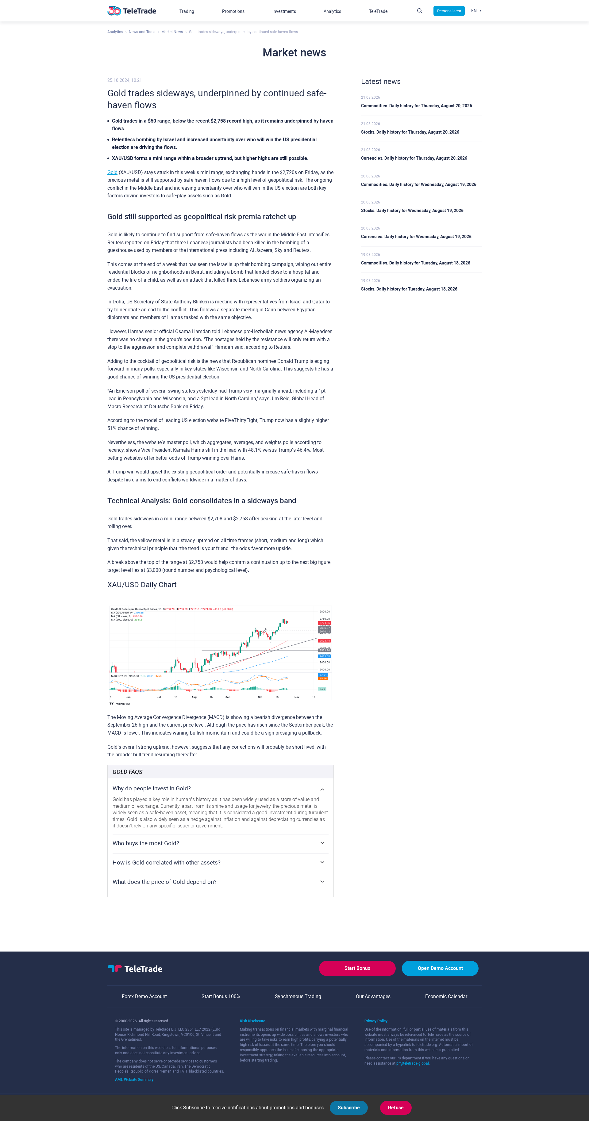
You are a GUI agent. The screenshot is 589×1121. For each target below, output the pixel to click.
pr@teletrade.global (412, 1063)
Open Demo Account (440, 968)
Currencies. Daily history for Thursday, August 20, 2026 (414, 158)
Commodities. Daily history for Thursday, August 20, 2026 (416, 105)
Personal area (449, 11)
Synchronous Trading (298, 996)
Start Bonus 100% (221, 996)
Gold (112, 172)
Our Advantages (373, 996)
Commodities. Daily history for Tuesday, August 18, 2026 (415, 262)
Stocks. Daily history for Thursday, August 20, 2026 (410, 132)
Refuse (396, 1108)
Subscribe (349, 1108)
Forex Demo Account (144, 996)
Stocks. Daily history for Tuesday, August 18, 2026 (409, 289)
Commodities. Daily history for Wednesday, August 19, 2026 (418, 184)
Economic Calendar (446, 996)
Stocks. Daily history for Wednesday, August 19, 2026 (412, 210)
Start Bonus (357, 968)
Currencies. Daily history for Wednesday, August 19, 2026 (416, 236)
